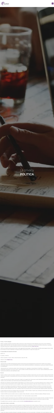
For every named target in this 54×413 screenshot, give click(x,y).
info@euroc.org (9, 359)
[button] (52, 3)
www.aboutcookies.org (28, 401)
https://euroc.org (35, 346)
